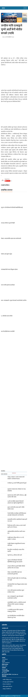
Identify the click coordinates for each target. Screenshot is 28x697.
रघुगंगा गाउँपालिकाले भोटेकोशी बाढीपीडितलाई (12, 207)
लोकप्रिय (3, 471)
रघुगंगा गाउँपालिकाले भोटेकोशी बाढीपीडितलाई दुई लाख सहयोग (15, 561)
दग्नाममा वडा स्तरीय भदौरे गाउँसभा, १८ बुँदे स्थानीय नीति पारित (16, 496)
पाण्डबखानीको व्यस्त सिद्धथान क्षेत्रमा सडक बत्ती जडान (17, 585)
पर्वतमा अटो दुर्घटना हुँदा (6, 254)
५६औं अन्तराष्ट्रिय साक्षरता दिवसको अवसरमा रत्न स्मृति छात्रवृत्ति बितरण (15, 502)
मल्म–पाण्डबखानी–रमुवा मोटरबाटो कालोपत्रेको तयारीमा (13, 300)
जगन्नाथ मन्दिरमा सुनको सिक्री (8, 223)
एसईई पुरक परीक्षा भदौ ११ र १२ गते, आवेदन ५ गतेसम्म (15, 538)
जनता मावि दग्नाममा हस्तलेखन (8, 285)
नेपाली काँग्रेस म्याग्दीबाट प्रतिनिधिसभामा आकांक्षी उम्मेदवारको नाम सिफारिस (16, 514)
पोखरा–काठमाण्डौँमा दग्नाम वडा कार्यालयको (11, 238)
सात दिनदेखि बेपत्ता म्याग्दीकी (8, 331)
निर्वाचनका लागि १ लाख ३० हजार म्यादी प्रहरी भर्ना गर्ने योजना (16, 526)
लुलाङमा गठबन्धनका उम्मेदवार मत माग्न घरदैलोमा (16, 490)
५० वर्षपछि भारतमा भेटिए (7, 316)
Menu (25, 8)
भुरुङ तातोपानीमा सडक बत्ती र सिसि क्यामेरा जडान (15, 508)
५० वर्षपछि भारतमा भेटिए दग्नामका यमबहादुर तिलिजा (15, 611)
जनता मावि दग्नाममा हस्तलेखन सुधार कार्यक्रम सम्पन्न (15, 591)
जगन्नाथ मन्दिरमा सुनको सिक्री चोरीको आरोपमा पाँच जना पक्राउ (16, 567)
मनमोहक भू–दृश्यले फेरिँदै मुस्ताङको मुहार (17, 483)
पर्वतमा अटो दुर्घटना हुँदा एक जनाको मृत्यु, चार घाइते (16, 579)
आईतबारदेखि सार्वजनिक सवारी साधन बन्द (16, 532)
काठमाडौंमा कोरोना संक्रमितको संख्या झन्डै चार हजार (17, 520)
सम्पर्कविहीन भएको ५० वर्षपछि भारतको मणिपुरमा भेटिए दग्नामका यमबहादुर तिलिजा (16, 604)
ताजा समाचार (4, 474)
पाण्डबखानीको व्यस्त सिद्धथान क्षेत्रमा (9, 269)
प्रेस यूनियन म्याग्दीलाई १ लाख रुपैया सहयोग (15, 550)
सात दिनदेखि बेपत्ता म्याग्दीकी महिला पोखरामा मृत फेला (15, 617)
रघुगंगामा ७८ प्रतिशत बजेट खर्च (14, 555)
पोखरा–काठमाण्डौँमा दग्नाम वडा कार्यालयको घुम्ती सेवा (14, 573)
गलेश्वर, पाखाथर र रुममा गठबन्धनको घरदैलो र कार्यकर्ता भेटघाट (15, 478)
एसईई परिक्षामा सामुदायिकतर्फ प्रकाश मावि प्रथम (16, 544)
